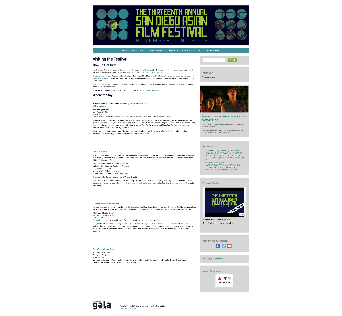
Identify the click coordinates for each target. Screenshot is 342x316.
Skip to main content (8, 1)
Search (232, 60)
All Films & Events (156, 50)
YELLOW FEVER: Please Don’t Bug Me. (221, 170)
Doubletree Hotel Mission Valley (106, 203)
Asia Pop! (217, 124)
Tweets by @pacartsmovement (214, 259)
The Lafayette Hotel (121, 117)
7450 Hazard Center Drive (103, 78)
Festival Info (137, 50)
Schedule (173, 50)
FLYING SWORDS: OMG (215, 163)
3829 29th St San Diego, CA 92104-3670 (147, 72)
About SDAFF (213, 50)
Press (200, 50)
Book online (97, 220)
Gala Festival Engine (128, 308)
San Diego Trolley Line (105, 84)
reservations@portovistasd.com (144, 183)
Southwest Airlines (152, 90)
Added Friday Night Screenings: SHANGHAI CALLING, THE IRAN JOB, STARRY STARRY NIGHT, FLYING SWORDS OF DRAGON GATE (224, 153)
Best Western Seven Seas (103, 249)
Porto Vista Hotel (100, 152)
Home (124, 50)
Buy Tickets (187, 50)
